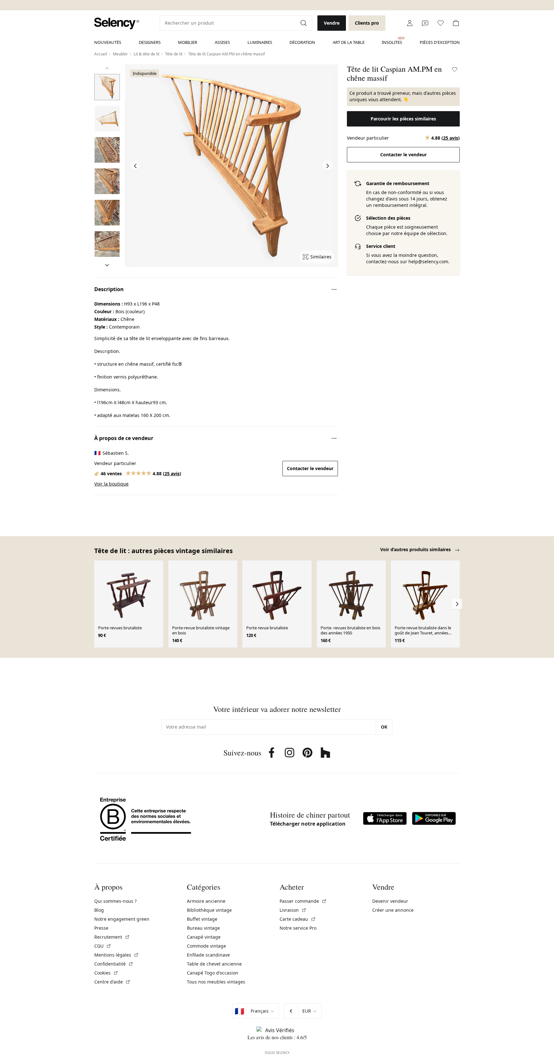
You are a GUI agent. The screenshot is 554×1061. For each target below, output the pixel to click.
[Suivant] (107, 265)
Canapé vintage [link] (204, 937)
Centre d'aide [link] (112, 982)
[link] (116, 23)
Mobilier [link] (187, 42)
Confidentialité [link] (113, 964)
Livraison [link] (293, 910)
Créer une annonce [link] (393, 910)
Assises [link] (222, 42)
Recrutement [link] (112, 937)
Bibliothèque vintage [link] (209, 910)
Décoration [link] (302, 42)
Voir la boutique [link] (111, 484)
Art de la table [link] (349, 42)
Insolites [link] (392, 40)
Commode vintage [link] (206, 946)
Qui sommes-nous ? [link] (115, 901)
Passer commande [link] (303, 901)
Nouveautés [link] (107, 42)
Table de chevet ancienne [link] (214, 964)
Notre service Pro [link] (298, 928)
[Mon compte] (410, 23)
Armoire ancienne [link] (206, 901)
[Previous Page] (135, 166)
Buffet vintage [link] (202, 919)
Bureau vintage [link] (203, 928)
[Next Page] (328, 166)
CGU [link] (102, 946)
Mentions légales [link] (116, 955)
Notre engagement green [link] (121, 919)
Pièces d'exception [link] (440, 42)
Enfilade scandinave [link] (208, 955)
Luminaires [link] (260, 42)
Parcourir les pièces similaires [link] (403, 119)
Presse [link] (101, 928)
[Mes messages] (425, 23)
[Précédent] (107, 68)
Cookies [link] (106, 973)
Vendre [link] (332, 23)
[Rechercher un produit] (304, 23)
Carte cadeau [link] (298, 919)
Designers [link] (150, 42)
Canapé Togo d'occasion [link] (212, 973)
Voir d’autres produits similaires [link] (416, 549)
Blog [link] (99, 910)
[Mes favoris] (440, 23)
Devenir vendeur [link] (390, 901)
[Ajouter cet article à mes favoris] (454, 69)
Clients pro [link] (367, 23)
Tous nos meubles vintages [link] (216, 982)
